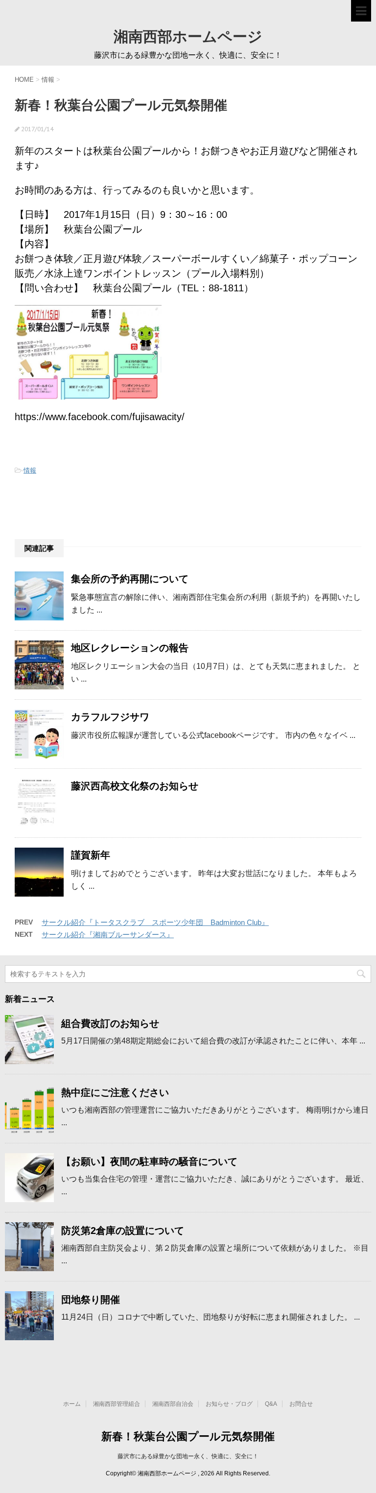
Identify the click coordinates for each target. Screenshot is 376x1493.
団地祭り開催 (90, 1299)
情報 (30, 470)
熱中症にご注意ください (115, 1092)
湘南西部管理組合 (116, 1403)
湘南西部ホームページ (188, 36)
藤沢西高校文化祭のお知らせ (134, 786)
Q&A (271, 1403)
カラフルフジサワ (110, 716)
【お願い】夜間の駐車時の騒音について (149, 1161)
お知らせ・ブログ (229, 1403)
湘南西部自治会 (172, 1403)
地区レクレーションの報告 (129, 647)
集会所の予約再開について (129, 578)
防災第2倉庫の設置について (122, 1230)
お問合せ (301, 1403)
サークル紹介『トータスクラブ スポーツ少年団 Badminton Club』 (155, 922)
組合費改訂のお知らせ (110, 1023)
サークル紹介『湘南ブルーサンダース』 (108, 934)
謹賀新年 (90, 855)
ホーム (72, 1403)
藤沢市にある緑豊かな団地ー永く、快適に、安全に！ (188, 1456)
